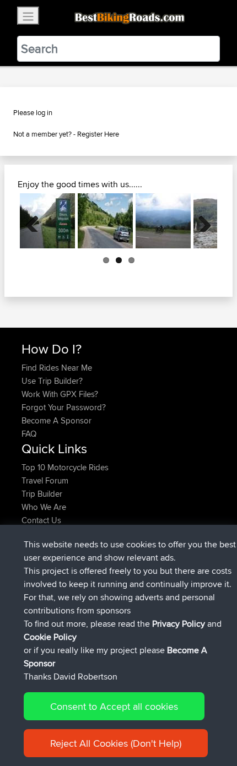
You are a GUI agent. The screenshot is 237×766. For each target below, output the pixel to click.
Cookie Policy (50, 637)
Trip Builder (41, 493)
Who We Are (43, 507)
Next (201, 221)
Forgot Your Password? (63, 407)
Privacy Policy (178, 623)
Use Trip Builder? (52, 381)
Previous (36, 221)
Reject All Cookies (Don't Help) (115, 743)
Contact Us (41, 520)
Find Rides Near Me (56, 367)
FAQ (28, 433)
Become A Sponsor (56, 420)
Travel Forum (44, 480)
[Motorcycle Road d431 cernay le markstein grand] (163, 220)
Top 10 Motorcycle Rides (65, 467)
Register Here (98, 134)
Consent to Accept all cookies (114, 706)
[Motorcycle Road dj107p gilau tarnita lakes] (105, 220)
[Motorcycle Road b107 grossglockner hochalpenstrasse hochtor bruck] (47, 220)
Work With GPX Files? (59, 394)
